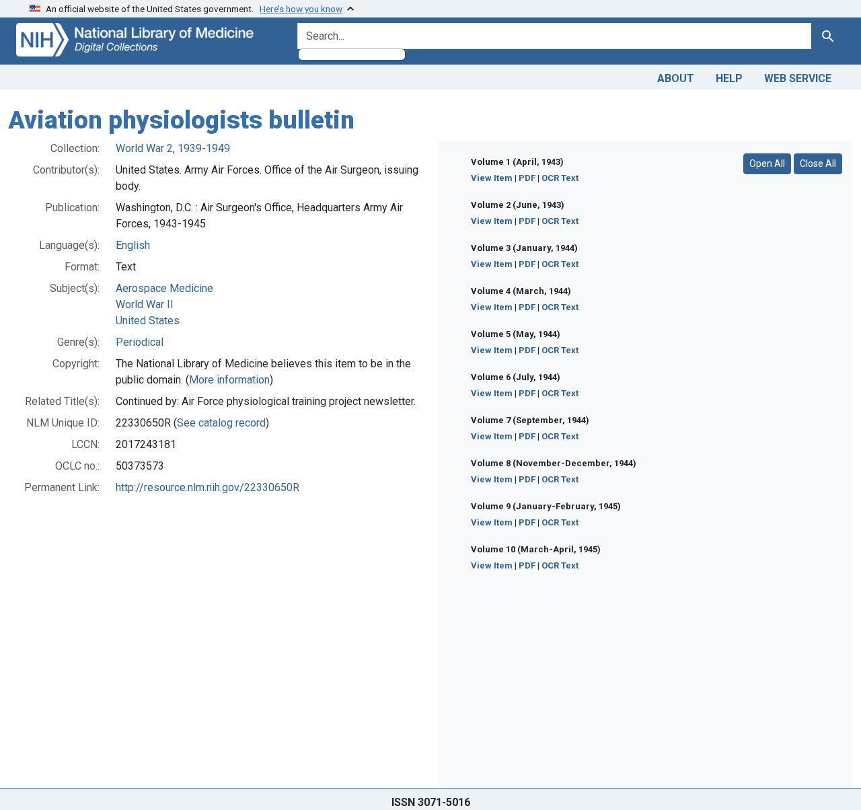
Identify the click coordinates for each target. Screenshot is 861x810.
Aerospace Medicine (164, 288)
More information (229, 379)
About (675, 78)
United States (148, 320)
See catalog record (221, 422)
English (133, 245)
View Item (492, 178)
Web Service (797, 78)
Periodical (139, 342)
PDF (527, 178)
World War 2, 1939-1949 (173, 148)
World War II (145, 304)
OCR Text (559, 178)
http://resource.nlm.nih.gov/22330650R (207, 487)
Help (729, 78)
